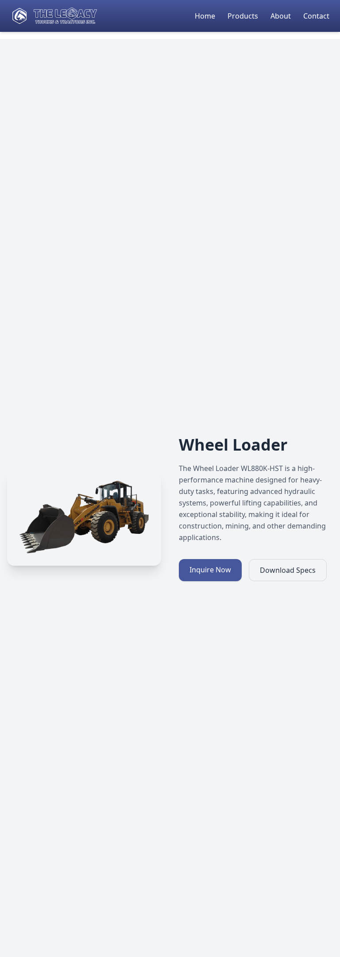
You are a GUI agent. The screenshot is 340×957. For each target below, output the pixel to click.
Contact (316, 16)
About (281, 16)
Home (206, 16)
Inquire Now (210, 570)
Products (244, 16)
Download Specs (288, 570)
